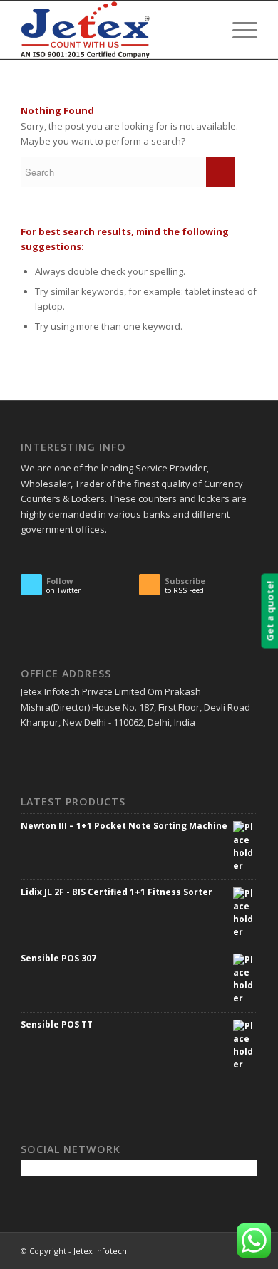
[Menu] (237, 29)
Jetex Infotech (100, 1251)
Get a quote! (269, 611)
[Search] (204, 29)
